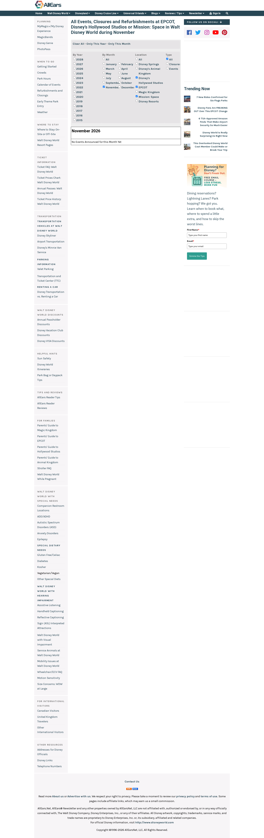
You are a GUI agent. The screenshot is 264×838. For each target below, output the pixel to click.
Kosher (41, 567)
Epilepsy (42, 539)
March (110, 68)
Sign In (216, 13)
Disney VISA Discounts (51, 341)
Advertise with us (79, 796)
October (126, 83)
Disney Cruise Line (106, 13)
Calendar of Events (49, 84)
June (124, 73)
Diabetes (42, 561)
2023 (79, 83)
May (108, 73)
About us (58, 796)
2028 (79, 59)
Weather (42, 112)
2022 (79, 87)
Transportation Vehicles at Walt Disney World (49, 226)
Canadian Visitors (48, 710)
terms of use (209, 796)
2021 (79, 92)
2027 (79, 64)
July (108, 78)
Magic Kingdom (149, 92)
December (127, 87)
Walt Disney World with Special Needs (47, 496)
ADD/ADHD (43, 516)
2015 (79, 120)
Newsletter (196, 13)
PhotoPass (43, 49)
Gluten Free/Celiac (48, 555)
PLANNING (44, 21)
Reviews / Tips (174, 13)
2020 (79, 97)
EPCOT (143, 87)
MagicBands (45, 37)
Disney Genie (45, 43)
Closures (175, 64)
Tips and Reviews (50, 392)
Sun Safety (44, 358)
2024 (79, 78)
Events (173, 68)
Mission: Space (149, 97)
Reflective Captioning (50, 617)
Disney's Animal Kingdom (149, 71)
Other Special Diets (49, 579)
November (112, 87)
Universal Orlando (134, 13)
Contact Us (132, 781)
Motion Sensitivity (48, 678)
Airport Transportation (50, 241)
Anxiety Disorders (47, 533)
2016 (79, 115)
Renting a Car (47, 286)
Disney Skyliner (46, 235)
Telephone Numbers (49, 766)
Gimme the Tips (197, 256)
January (111, 64)
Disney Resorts (149, 101)
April (124, 68)
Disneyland (81, 13)
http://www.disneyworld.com (154, 822)
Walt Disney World (58, 13)
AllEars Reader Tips (48, 397)
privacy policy (185, 796)
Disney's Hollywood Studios (151, 80)
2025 (79, 73)
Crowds (41, 72)
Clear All (78, 43)
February (127, 64)
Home (38, 13)
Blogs (155, 13)
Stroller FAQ (44, 468)
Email (190, 241)
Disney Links (45, 760)
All (107, 59)
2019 (79, 101)
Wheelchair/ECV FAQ (49, 672)
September (112, 83)
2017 (79, 110)
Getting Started (47, 66)
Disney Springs (149, 64)
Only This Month (119, 43)
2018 (79, 106)
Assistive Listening (49, 605)
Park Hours (44, 78)
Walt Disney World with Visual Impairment (48, 639)
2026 (79, 68)
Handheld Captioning (50, 611)
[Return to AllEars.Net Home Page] (57, 8)
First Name (193, 229)
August (126, 78)
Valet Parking (45, 269)
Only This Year (96, 43)
